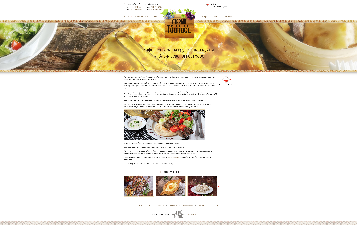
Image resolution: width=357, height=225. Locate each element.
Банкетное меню (141, 16)
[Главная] (179, 16)
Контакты (229, 16)
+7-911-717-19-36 (135, 7)
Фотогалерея (202, 16)
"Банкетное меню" (173, 157)
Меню (126, 16)
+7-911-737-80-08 (156, 7)
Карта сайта (192, 214)
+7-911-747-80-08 (156, 9)
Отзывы (216, 16)
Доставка (157, 16)
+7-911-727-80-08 (136, 9)
